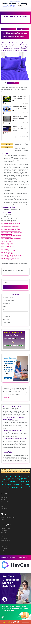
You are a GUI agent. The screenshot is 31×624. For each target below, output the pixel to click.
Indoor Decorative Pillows (15, 16)
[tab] (3, 19)
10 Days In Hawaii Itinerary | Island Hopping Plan (15, 438)
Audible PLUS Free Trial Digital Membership (11, 235)
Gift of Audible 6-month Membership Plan (10, 229)
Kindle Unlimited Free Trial (7, 246)
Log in (2, 519)
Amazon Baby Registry (6, 241)
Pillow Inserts (6, 316)
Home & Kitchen (4, 535)
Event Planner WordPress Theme (11, 557)
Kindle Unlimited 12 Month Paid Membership (11, 232)
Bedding (3, 536)
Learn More (6, 397)
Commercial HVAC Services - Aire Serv (12, 430)
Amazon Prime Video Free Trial (8, 259)
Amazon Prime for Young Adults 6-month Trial (11, 240)
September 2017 (5, 508)
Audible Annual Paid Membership (9, 221)
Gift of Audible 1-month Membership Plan (10, 231)
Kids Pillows (6, 309)
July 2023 (3, 499)
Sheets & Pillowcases (6, 538)
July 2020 (3, 504)
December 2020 (4, 501)
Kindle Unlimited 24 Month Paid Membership (11, 224)
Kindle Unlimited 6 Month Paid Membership (11, 238)
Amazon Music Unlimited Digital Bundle (10, 258)
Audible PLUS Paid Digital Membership (10, 226)
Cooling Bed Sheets (23, 29)
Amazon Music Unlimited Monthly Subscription (11, 256)
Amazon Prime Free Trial (7, 244)
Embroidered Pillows (8, 300)
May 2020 (3, 506)
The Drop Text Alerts (6, 237)
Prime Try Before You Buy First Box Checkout (11, 255)
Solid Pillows (6, 319)
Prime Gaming (4, 249)
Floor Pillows (6, 303)
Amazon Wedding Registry (7, 243)
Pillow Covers (6, 313)
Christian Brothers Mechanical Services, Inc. (14, 406)
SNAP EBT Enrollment (6, 234)
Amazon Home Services (6, 247)
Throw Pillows (6, 322)
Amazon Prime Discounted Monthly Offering (11, 250)
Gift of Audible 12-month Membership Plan (11, 223)
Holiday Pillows (7, 306)
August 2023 (4, 497)
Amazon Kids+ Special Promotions (9, 253)
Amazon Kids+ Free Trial (7, 252)
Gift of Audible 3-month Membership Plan (10, 228)
